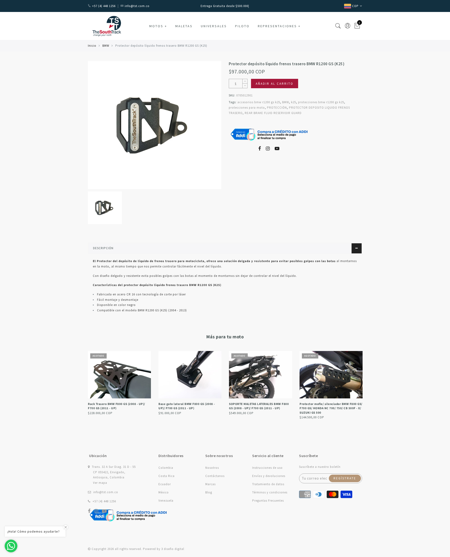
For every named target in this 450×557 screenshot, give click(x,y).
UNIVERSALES (214, 26)
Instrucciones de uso (267, 468)
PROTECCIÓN (277, 108)
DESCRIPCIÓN (103, 248)
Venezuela (165, 501)
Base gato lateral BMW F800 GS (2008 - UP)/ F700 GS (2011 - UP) (186, 406)
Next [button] (359, 385)
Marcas (210, 484)
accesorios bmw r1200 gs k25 (258, 102)
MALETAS (184, 26)
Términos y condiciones (269, 492)
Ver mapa (100, 483)
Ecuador (164, 484)
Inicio (92, 46)
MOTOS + (158, 26)
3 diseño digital (172, 549)
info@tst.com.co (105, 492)
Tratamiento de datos (268, 484)
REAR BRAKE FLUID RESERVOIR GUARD (273, 113)
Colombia (165, 468)
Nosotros (212, 468)
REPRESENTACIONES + (279, 26)
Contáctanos (215, 476)
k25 (293, 102)
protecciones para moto (247, 108)
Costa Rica (166, 476)
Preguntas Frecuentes (268, 501)
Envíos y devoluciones (268, 476)
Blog (208, 492)
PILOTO (242, 26)
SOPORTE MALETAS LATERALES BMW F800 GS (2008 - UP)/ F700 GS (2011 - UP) (259, 406)
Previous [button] (85, 385)
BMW (105, 46)
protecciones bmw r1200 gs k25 (321, 102)
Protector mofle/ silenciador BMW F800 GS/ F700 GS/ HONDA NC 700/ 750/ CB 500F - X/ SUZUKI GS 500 (331, 408)
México (163, 492)
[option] (154, 125)
